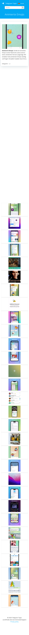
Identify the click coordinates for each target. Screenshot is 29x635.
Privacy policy (14, 622)
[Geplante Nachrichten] (14, 533)
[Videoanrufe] (14, 560)
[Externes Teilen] (14, 412)
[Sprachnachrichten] (14, 574)
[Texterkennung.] (14, 385)
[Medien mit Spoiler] (14, 358)
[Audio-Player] (14, 250)
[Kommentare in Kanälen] (14, 290)
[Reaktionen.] (14, 344)
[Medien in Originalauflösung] (14, 452)
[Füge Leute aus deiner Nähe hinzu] (14, 398)
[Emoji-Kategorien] (14, 520)
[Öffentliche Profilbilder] (14, 425)
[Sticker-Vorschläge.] (14, 331)
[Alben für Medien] (14, 439)
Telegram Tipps (11, 3)
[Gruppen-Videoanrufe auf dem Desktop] (14, 263)
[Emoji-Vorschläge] (14, 601)
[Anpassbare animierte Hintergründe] (14, 236)
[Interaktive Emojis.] (14, 209)
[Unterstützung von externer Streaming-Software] (14, 479)
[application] (14, 36)
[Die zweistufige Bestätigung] (14, 304)
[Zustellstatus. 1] (14, 587)
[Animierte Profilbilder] (14, 223)
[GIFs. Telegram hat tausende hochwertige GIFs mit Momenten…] (14, 317)
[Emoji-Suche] (14, 506)
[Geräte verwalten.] (14, 466)
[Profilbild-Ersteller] (14, 493)
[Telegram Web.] (14, 371)
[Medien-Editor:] (14, 277)
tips (10, 63)
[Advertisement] (14, 134)
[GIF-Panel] (14, 547)
